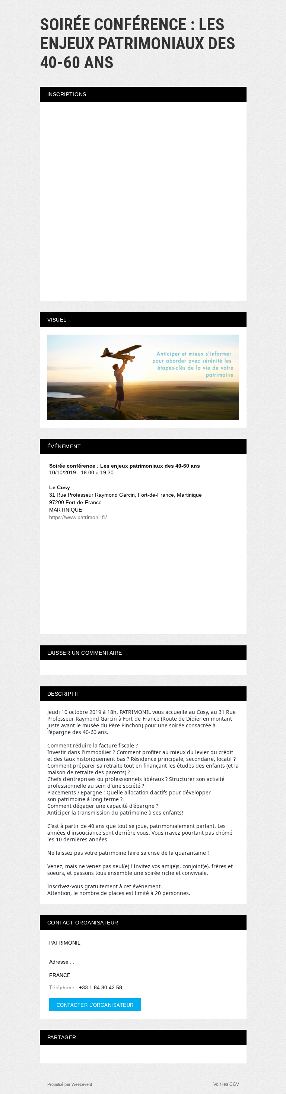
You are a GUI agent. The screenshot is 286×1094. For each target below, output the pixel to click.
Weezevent (82, 1084)
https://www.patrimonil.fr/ (78, 517)
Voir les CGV (226, 1084)
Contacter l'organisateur (95, 1005)
